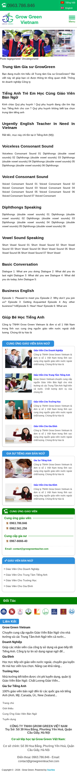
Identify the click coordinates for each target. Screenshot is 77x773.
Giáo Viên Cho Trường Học (21, 580)
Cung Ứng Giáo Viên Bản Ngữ (20, 713)
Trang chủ (8, 702)
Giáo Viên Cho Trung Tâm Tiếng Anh (26, 574)
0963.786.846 (21, 5)
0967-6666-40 (18, 541)
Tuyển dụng (9, 719)
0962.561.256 (18, 528)
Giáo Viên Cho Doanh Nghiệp (22, 569)
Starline (51, 770)
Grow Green (21, 19)
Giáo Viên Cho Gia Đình (19, 586)
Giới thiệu (8, 708)
